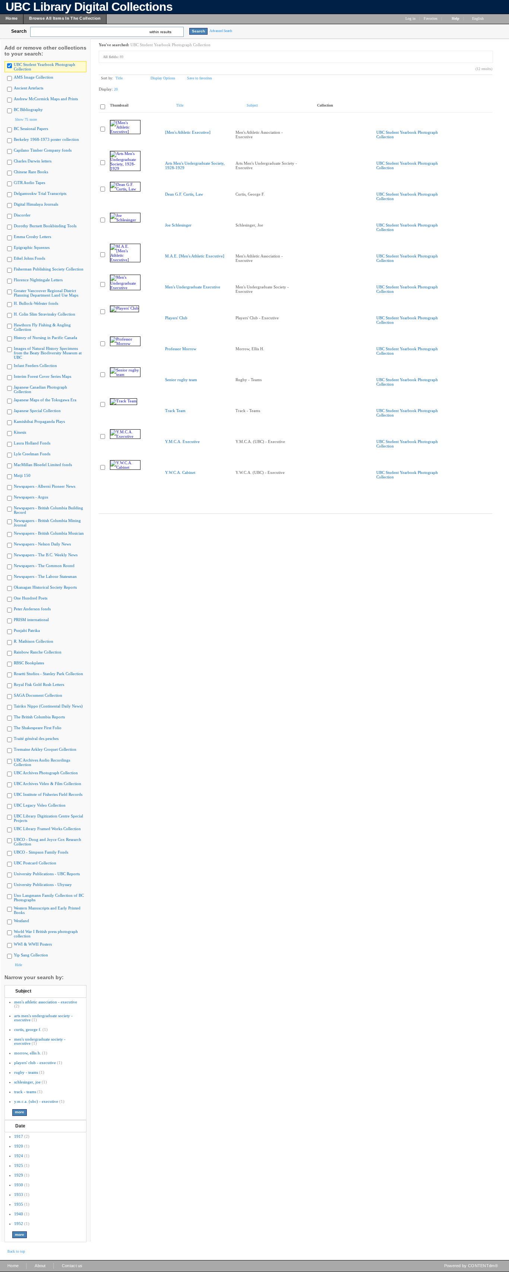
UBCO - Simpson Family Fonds (41, 852)
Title (119, 78)
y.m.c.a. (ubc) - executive (36, 1101)
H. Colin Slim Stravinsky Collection (44, 314)
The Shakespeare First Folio (37, 727)
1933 (18, 1194)
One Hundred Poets (30, 598)
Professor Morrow (180, 349)
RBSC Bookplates (29, 663)
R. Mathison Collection (33, 641)
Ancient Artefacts (28, 88)
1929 (18, 1175)
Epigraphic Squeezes (32, 247)
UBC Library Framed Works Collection (47, 828)
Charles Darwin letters (32, 161)
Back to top (16, 1251)
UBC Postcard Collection (35, 863)
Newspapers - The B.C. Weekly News (46, 555)
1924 (18, 1156)
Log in (410, 18)
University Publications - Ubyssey (43, 884)
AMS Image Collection (33, 77)
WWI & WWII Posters (33, 944)
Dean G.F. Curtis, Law (184, 194)
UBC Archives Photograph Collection (46, 773)
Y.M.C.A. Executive (182, 441)
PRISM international (31, 619)
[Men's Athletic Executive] (188, 132)
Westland (21, 920)
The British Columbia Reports (39, 717)
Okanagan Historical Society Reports (45, 587)
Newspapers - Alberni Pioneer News (44, 486)
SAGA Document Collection (38, 695)
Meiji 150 (22, 475)
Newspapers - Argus (31, 497)
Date (20, 1126)
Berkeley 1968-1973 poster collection (46, 139)
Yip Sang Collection (31, 955)
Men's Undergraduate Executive (192, 287)
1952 (18, 1223)
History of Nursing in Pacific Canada (45, 337)
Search (18, 31)
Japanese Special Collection (37, 410)
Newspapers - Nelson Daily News (42, 544)
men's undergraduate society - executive (40, 1041)
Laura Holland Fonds (32, 443)
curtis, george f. (27, 1029)
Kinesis (20, 432)
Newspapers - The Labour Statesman (45, 576)
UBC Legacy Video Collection (40, 805)
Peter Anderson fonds (32, 609)
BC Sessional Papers (31, 128)
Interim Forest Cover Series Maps (42, 376)
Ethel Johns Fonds (29, 258)
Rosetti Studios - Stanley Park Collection (48, 673)
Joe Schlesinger (178, 225)
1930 (18, 1185)
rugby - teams (26, 1072)
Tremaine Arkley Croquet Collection (45, 749)
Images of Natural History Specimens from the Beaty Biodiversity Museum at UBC (48, 353)
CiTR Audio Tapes (29, 182)
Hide (18, 965)
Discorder (22, 215)
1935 (18, 1204)
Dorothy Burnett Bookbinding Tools (45, 226)
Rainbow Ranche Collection (37, 652)
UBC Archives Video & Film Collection (47, 783)
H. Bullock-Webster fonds (36, 303)
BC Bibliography (28, 109)
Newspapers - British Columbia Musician (49, 533)
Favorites (430, 18)
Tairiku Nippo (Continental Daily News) (48, 706)
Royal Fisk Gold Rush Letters (39, 684)
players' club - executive (35, 1062)
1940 (18, 1214)
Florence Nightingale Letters (38, 280)
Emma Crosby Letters (32, 236)
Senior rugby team (181, 379)
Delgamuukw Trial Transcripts (40, 193)
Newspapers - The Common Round (44, 565)
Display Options (163, 78)
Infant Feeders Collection (35, 365)
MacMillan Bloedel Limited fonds (43, 464)
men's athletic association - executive (45, 1002)
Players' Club (176, 318)
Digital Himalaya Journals (36, 204)
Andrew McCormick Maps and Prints (46, 98)
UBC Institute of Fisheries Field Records (48, 794)
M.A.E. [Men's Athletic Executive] (194, 256)
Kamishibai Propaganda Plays (39, 421)
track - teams (25, 1091)
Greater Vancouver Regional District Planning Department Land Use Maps (46, 292)
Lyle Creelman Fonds (32, 454)
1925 (18, 1165)
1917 (18, 1136)
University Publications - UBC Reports (47, 873)
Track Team (175, 410)
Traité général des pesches (36, 738)
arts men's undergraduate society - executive (43, 1017)
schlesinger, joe (27, 1082)
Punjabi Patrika (27, 630)
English (478, 18)
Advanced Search (220, 31)
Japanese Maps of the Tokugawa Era (45, 400)
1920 (18, 1146)
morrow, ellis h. (27, 1053)
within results (160, 32)
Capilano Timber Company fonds (43, 150)
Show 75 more (26, 119)
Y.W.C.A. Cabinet (180, 472)
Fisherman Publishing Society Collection (48, 269)
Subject (23, 991)
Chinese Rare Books (31, 172)
